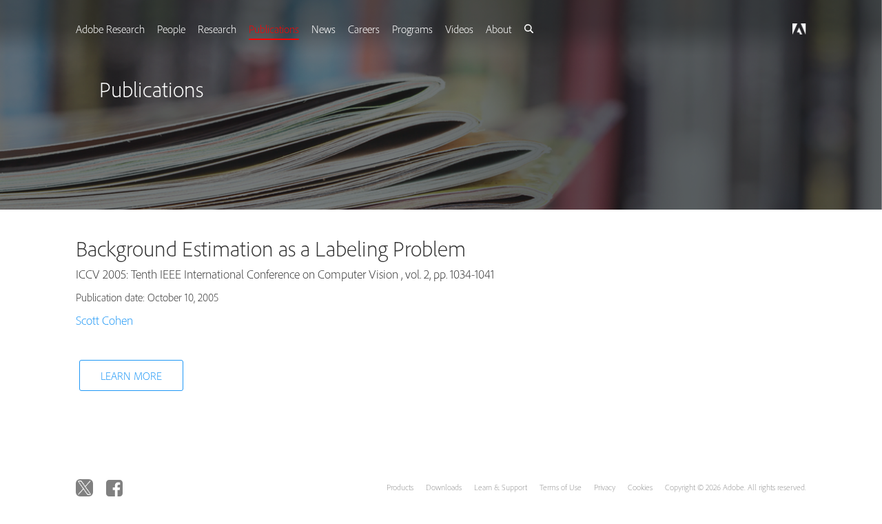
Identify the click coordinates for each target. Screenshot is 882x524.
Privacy (604, 487)
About (522, 29)
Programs (433, 29)
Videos (481, 29)
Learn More (131, 376)
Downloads (444, 487)
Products (400, 487)
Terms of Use (561, 487)
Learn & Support (500, 487)
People (185, 29)
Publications (290, 29)
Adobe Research (122, 29)
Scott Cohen (104, 320)
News (341, 29)
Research (232, 29)
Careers (383, 29)
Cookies (640, 487)
